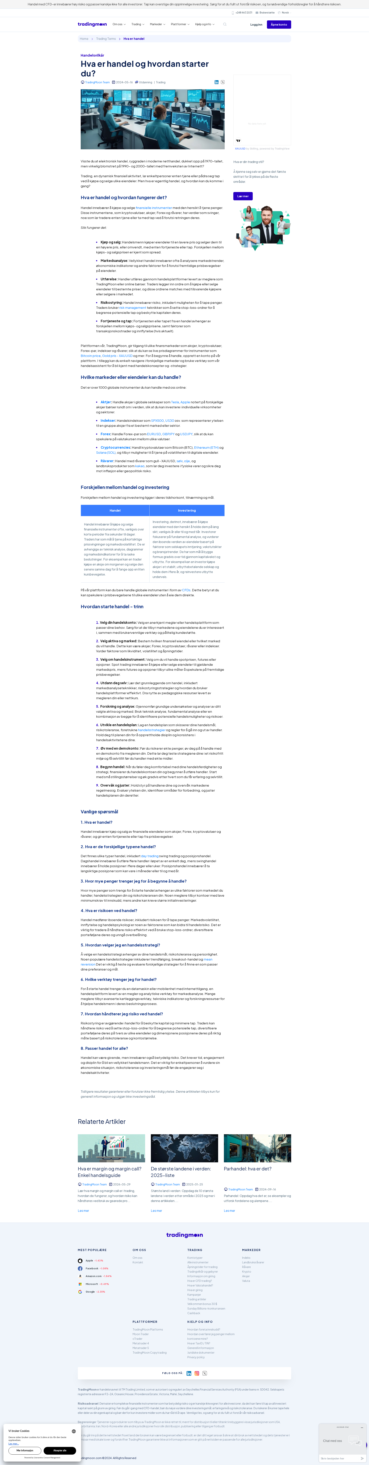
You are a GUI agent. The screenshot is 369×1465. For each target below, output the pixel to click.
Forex (105, 434)
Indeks (246, 1257)
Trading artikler (196, 1299)
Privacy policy (196, 1357)
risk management (132, 307)
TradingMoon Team (97, 82)
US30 (169, 420)
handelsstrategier (151, 730)
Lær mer (243, 196)
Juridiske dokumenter (200, 1352)
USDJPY (186, 434)
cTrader (137, 1338)
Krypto (246, 1271)
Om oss (137, 1257)
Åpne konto (279, 24)
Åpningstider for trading (202, 1267)
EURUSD (154, 434)
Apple (185, 402)
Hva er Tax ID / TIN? (198, 1343)
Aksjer (246, 1276)
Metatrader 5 (141, 1348)
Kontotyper (195, 1257)
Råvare (246, 1267)
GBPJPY (168, 434)
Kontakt (138, 1262)
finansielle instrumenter (154, 207)
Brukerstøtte (267, 12)
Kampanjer (194, 1294)
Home (84, 39)
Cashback (193, 1313)
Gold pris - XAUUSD (117, 355)
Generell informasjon (200, 1348)
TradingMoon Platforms (148, 1329)
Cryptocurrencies (115, 447)
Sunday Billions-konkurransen (206, 1308)
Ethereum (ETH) (206, 447)
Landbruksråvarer (253, 1262)
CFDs (186, 590)
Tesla (175, 402)
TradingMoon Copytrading (150, 1352)
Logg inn (256, 24)
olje (187, 461)
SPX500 (157, 420)
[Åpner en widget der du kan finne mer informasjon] (343, 1443)
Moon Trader (141, 1334)
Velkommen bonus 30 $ (202, 1303)
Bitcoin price (91, 355)
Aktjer (106, 402)
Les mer (83, 1211)
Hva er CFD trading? (199, 1280)
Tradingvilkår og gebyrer (202, 1271)
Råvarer (107, 461)
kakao (140, 466)
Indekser (108, 420)
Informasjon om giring (201, 1276)
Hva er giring (195, 1290)
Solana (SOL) (106, 452)
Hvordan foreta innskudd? (203, 1329)
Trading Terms (106, 39)
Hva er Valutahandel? (200, 1285)
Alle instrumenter (198, 1262)
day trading (150, 856)
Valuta (246, 1280)
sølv (180, 461)
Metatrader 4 (141, 1343)
